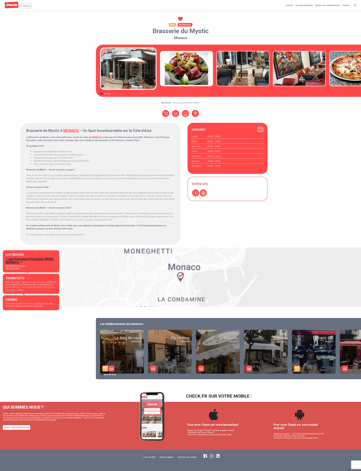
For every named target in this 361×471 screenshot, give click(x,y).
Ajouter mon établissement (327, 5)
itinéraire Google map (15, 266)
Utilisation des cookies (187, 457)
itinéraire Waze (12, 268)
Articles (289, 5)
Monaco (180, 38)
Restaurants (185, 24)
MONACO (71, 130)
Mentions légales (167, 457)
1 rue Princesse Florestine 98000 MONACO (30, 260)
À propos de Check (304, 5)
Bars (172, 24)
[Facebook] (195, 192)
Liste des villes (149, 457)
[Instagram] (211, 457)
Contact (345, 5)
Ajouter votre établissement (16, 427)
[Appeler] (165, 113)
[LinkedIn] (218, 457)
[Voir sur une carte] (195, 113)
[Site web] (203, 192)
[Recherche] (354, 5)
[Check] (11, 8)
